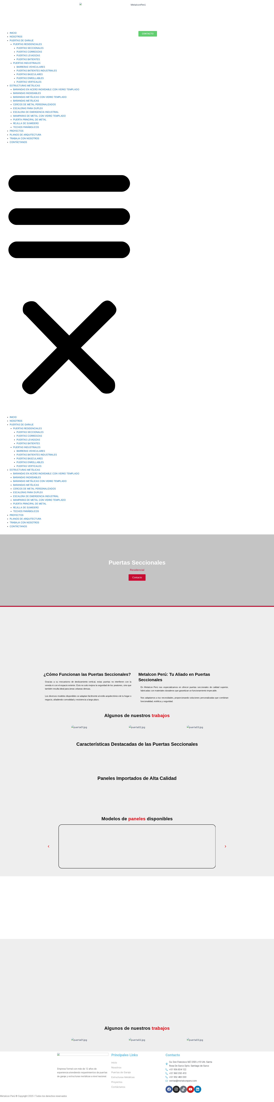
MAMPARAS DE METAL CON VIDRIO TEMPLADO (39, 115)
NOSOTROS (16, 36)
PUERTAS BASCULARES (30, 74)
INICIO (13, 32)
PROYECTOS (16, 130)
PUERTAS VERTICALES (29, 81)
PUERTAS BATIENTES (28, 59)
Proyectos (116, 1082)
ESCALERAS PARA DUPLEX (28, 108)
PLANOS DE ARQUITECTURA (25, 134)
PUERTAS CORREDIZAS (29, 51)
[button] (69, 281)
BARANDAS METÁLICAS (26, 100)
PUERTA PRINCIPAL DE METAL (29, 119)
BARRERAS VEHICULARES (31, 66)
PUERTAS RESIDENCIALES (27, 44)
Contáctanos (118, 1086)
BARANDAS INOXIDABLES (27, 93)
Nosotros (116, 1067)
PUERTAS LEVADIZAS (28, 55)
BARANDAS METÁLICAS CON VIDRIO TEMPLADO (40, 97)
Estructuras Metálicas (123, 1077)
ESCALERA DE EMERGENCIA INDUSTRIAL (36, 112)
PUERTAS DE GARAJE (22, 40)
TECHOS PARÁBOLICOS (26, 127)
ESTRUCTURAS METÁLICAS (25, 85)
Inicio (114, 1062)
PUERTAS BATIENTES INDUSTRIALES (37, 70)
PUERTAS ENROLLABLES (30, 78)
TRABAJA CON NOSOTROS (24, 138)
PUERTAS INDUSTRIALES (26, 63)
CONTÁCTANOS (18, 142)
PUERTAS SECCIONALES (30, 48)
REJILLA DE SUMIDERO (26, 123)
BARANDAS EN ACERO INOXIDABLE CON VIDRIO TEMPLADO (46, 89)
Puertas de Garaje (121, 1072)
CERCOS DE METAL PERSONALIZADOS (34, 104)
